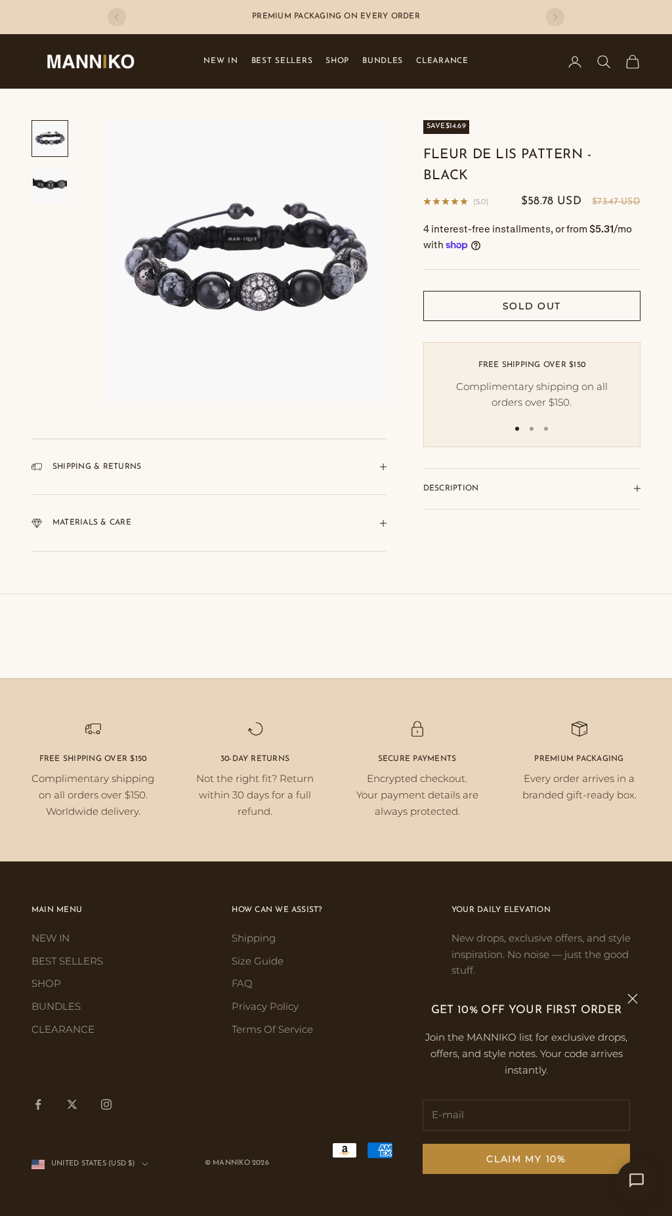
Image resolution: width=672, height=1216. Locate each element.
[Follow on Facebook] (38, 1104)
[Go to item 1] (50, 138)
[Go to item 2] (50, 185)
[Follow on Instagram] (106, 1104)
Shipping (254, 938)
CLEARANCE (442, 61)
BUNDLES (382, 61)
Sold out (532, 306)
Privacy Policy (265, 1006)
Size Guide (258, 961)
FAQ (242, 983)
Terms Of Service (272, 1029)
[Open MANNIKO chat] (636, 1180)
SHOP (337, 61)
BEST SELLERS (282, 61)
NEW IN (220, 61)
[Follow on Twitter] (72, 1104)
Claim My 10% (526, 1159)
